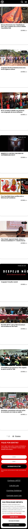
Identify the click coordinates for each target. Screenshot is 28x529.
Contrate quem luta (14, 496)
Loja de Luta (14, 486)
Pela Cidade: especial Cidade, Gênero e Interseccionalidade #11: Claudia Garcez (13, 239)
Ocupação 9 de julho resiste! (9, 282)
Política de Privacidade (15, 513)
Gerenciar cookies (14, 525)
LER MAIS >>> (24, 30)
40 (13, 436)
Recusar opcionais (14, 521)
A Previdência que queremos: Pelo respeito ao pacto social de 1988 (14, 368)
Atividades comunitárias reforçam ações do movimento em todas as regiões (13, 411)
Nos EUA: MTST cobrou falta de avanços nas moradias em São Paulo (13, 325)
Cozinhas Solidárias (14, 491)
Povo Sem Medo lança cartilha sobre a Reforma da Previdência (12, 197)
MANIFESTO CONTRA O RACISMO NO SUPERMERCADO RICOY (12, 154)
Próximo (18, 436)
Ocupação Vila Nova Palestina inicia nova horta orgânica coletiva (13, 68)
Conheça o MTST (14, 481)
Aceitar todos (14, 517)
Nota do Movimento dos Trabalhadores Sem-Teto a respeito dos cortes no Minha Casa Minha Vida (13, 26)
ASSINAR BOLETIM (14, 466)
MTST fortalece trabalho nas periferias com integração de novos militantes (12, 111)
